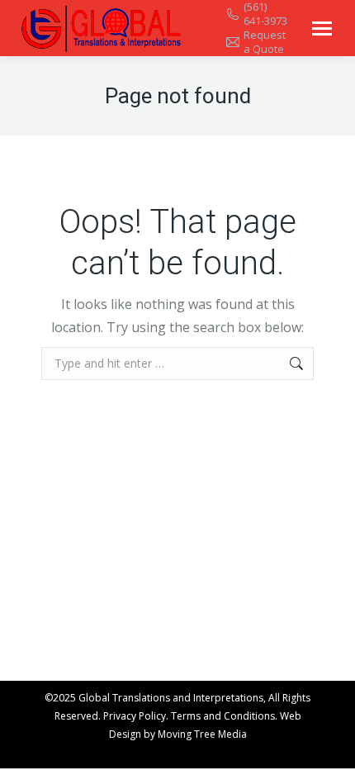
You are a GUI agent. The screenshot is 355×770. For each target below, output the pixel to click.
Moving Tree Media (202, 734)
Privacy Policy (134, 716)
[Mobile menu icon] (321, 28)
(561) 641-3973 (265, 14)
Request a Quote (265, 42)
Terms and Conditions (223, 716)
